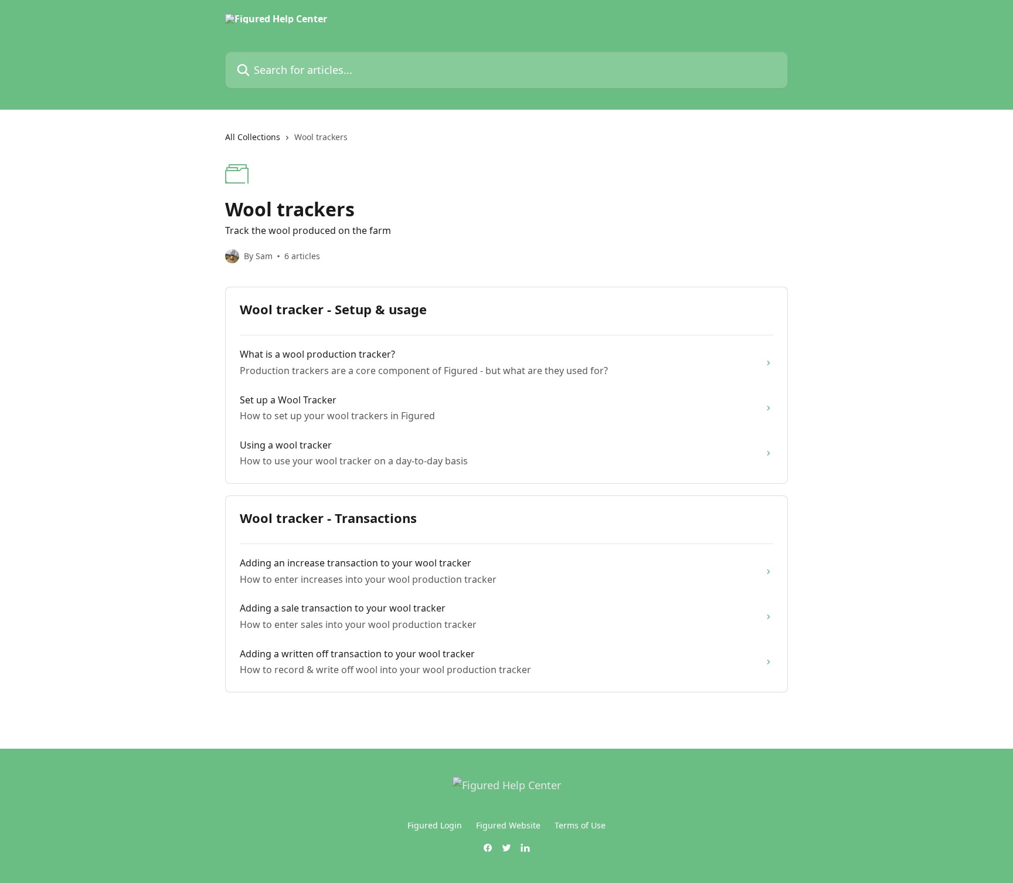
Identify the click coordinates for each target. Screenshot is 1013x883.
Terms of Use (580, 825)
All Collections (252, 136)
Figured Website (508, 825)
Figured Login (434, 825)
